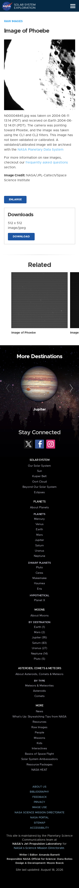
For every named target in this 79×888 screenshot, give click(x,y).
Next (70, 388)
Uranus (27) (39, 648)
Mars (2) (39, 632)
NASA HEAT (39, 769)
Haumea (39, 583)
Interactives (39, 748)
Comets (39, 696)
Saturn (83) (39, 643)
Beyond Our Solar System (39, 487)
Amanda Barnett (49, 855)
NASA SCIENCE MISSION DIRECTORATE (39, 812)
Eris (39, 588)
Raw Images (13, 21)
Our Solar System (39, 465)
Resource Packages (39, 764)
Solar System (39, 460)
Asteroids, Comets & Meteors (39, 668)
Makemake (39, 578)
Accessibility (39, 828)
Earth (39, 529)
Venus (39, 524)
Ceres (39, 573)
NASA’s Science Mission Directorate (39, 848)
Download (21, 236)
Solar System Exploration (22, 6)
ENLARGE (15, 199)
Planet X (39, 600)
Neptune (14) (39, 653)
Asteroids (39, 691)
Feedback (39, 797)
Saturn (39, 545)
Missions (39, 738)
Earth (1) (39, 627)
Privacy (39, 802)
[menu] (72, 6)
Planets (39, 501)
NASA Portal (39, 817)
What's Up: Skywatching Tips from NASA (39, 716)
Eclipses (39, 492)
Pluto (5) (39, 658)
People (39, 732)
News (39, 711)
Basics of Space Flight (39, 754)
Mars (39, 534)
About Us (39, 787)
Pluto (39, 567)
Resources (39, 722)
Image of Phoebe (23, 332)
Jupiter (39, 409)
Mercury (39, 519)
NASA (5, 6)
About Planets (39, 507)
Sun (39, 471)
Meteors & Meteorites (39, 685)
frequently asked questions (47, 162)
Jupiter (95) (39, 637)
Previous (8, 388)
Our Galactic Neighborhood (22, 15)
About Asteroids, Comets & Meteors (39, 674)
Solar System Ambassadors (39, 759)
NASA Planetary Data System (40, 149)
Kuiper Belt (39, 476)
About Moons (39, 615)
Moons (39, 609)
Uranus (39, 550)
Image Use (39, 807)
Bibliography (39, 792)
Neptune (39, 556)
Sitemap (39, 823)
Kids (39, 743)
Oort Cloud (39, 481)
